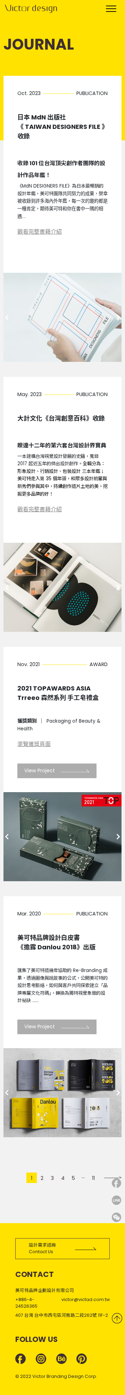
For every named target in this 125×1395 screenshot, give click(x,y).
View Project (40, 770)
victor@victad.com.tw (85, 1299)
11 (93, 1178)
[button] (6, 317)
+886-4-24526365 (26, 1303)
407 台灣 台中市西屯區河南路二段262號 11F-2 (61, 1315)
